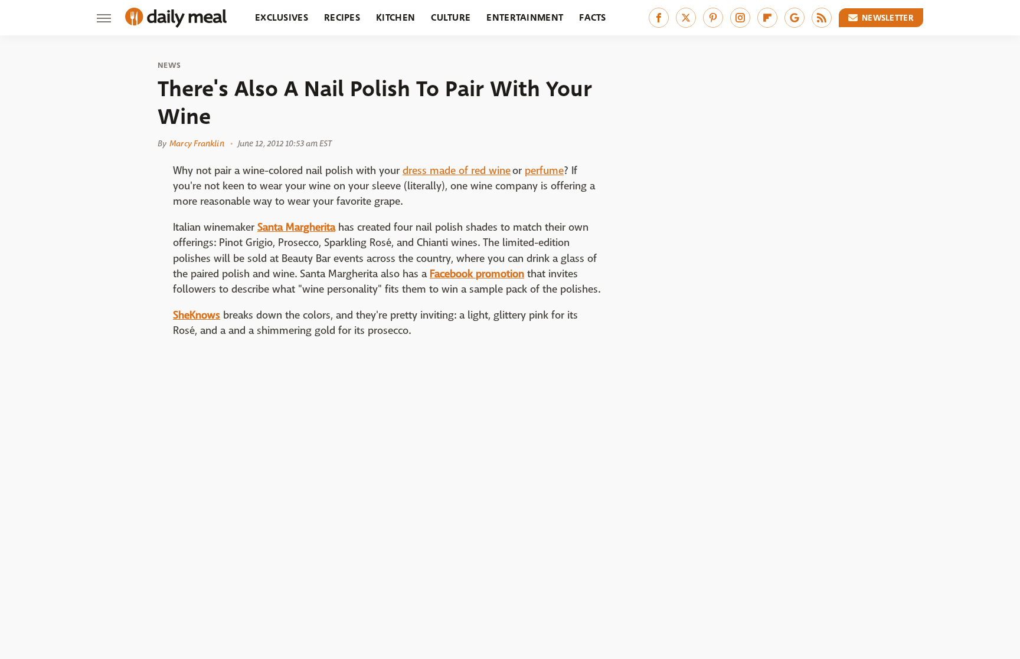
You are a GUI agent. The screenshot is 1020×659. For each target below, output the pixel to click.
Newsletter (888, 18)
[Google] (794, 18)
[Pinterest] (713, 18)
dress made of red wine (457, 171)
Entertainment (524, 17)
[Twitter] (686, 18)
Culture (450, 17)
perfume (544, 171)
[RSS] (822, 18)
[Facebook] (659, 18)
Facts (592, 17)
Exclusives (281, 17)
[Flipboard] (767, 18)
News (169, 65)
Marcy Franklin (196, 143)
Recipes (342, 17)
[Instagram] (740, 18)
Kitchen (395, 17)
